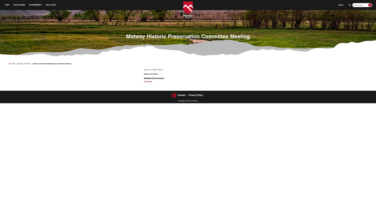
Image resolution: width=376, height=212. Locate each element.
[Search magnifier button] (370, 5)
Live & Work (19, 5)
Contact (181, 95)
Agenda (149, 81)
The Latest (51, 5)
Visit (7, 5)
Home (13, 64)
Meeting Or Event (24, 64)
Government (35, 5)
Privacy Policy (195, 95)
